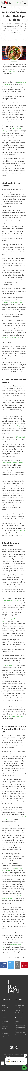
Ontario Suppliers (19, 1003)
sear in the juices (17, 426)
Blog (16, 1023)
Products (17, 1010)
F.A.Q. (3, 1012)
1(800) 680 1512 (20, 1032)
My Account (5, 1026)
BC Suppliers (18, 1007)
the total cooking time (10, 337)
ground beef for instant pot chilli (12, 463)
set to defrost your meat (15, 716)
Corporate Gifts (6, 1036)
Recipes (17, 1021)
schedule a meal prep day (10, 600)
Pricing (3, 1010)
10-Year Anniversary (7, 1003)
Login (3, 1023)
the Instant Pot (10, 71)
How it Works (5, 1007)
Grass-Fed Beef (19, 1012)
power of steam (20, 386)
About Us (4, 1005)
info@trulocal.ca (20, 1027)
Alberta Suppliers (19, 1005)
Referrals (4, 1031)
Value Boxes (5, 1033)
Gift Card (4, 1028)
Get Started (5, 1021)
